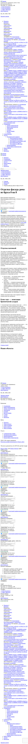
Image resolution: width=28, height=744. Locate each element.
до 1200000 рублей (9, 46)
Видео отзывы (10, 131)
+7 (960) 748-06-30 (5, 9)
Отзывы (9, 129)
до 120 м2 (21, 100)
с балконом (17, 82)
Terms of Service (14, 448)
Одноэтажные (15, 36)
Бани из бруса (7, 426)
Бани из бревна (8, 428)
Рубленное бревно (8, 96)
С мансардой (17, 38)
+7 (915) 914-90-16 (5, 7)
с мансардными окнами (14, 52)
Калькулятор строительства (14, 146)
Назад (8, 709)
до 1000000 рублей (21, 45)
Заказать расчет (5, 18)
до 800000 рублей (12, 73)
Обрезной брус (8, 59)
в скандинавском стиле (13, 91)
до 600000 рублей (16, 72)
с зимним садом (20, 87)
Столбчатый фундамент (16, 139)
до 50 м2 (11, 42)
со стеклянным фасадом (13, 53)
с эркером (23, 82)
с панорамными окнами (13, 86)
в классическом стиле (13, 55)
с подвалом (12, 79)
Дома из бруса (7, 424)
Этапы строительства (12, 125)
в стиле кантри (20, 89)
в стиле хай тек (19, 56)
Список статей (4, 345)
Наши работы (7, 148)
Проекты (6, 21)
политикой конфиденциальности (17, 211)
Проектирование (11, 145)
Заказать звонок (5, 16)
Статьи (9, 132)
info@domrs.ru (4, 11)
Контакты (6, 151)
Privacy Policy (4, 448)
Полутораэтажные (8, 38)
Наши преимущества (12, 127)
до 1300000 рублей (19, 46)
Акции (5, 149)
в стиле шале (22, 55)
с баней (15, 49)
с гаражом (19, 49)
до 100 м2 (21, 42)
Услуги (5, 135)
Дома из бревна (8, 425)
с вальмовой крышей (13, 64)
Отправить (3, 212)
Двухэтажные (7, 39)
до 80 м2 (16, 42)
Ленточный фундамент (16, 138)
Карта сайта (21, 442)
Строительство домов (9, 433)
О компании (7, 124)
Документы (10, 128)
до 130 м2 (8, 67)
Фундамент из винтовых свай (18, 141)
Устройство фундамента (13, 136)
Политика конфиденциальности (9, 442)
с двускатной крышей (20, 65)
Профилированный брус (16, 58)
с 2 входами (11, 82)
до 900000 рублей (11, 45)
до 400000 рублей (21, 70)
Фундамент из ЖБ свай (16, 144)
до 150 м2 (13, 67)
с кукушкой (12, 83)
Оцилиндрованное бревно (17, 94)
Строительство (8, 134)
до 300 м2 (13, 43)
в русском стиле (11, 89)
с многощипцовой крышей (15, 63)
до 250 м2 (8, 43)
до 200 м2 (18, 67)
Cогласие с (14, 211)
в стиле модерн (19, 91)
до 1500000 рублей (17, 76)
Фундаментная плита (15, 142)
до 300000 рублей (11, 70)
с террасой (18, 83)
